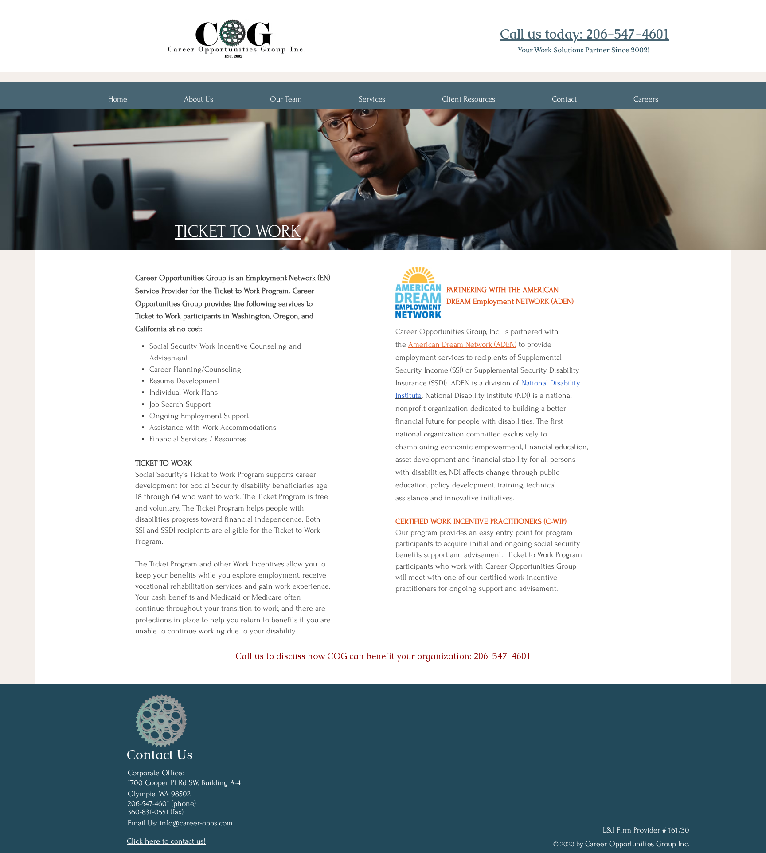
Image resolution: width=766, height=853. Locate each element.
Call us (250, 656)
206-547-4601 (502, 656)
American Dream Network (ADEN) (462, 344)
